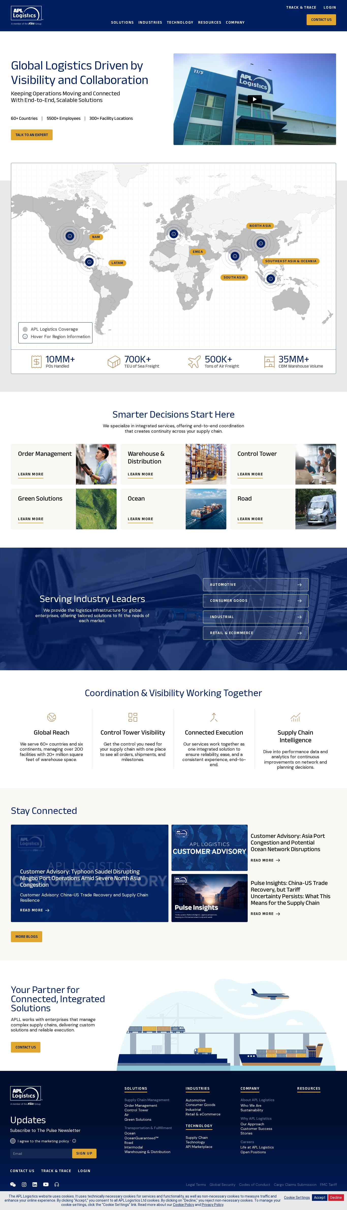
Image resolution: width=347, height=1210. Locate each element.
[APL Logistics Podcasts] (57, 1184)
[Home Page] (27, 15)
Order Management (140, 1105)
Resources (210, 22)
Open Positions (253, 1152)
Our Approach (252, 1124)
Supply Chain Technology (197, 1139)
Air (126, 1114)
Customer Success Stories (256, 1130)
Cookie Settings (297, 1198)
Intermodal (133, 1147)
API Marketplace (199, 1146)
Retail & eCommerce (203, 1114)
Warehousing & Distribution (147, 1151)
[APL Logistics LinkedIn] (35, 1184)
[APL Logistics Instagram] (24, 1184)
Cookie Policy (183, 1205)
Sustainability (252, 1110)
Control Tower (136, 1110)
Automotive (196, 1100)
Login (330, 7)
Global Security (222, 1184)
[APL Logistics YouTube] (46, 1184)
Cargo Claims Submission (295, 1184)
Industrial (193, 1109)
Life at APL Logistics (257, 1147)
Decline (336, 1198)
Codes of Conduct (254, 1184)
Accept (319, 1198)
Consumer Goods (200, 1104)
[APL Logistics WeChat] (13, 1184)
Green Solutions (137, 1119)
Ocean (129, 1133)
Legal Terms (196, 1184)
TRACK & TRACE (56, 1171)
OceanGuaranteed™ (141, 1138)
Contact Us (22, 1171)
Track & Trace (301, 7)
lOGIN (84, 1171)
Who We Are (251, 1105)
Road (128, 1142)
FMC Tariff (328, 1184)
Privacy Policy (212, 1205)
